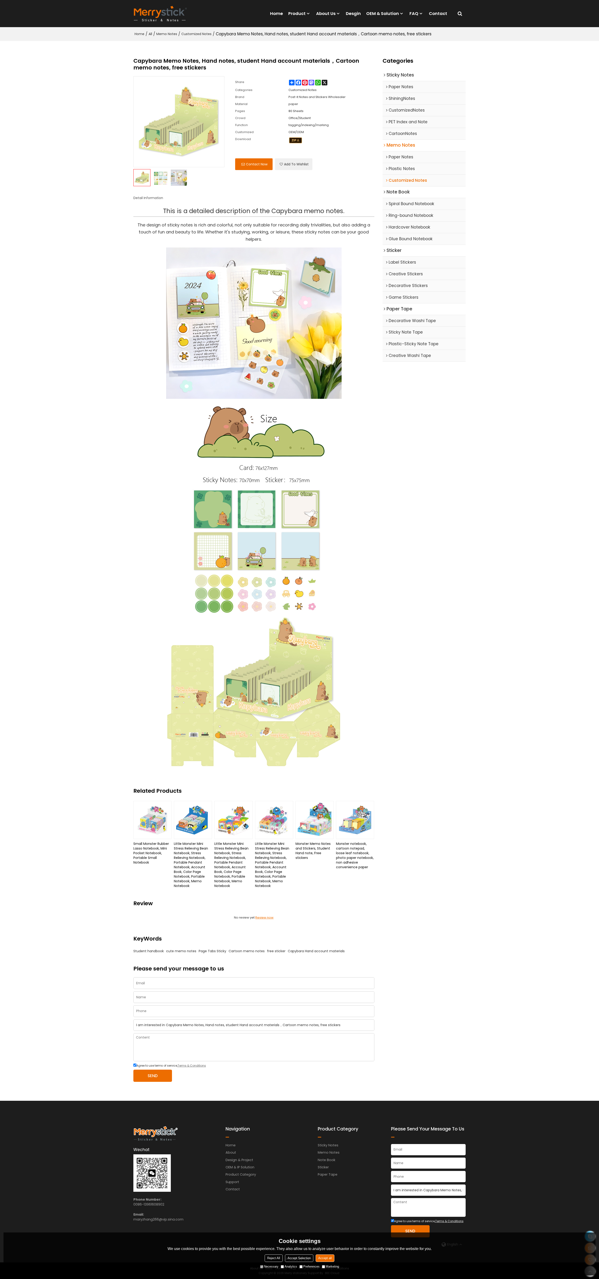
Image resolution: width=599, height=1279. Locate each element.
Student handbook (148, 951)
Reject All (273, 1258)
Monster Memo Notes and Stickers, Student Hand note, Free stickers (313, 850)
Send (153, 1076)
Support (232, 1182)
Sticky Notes (328, 1145)
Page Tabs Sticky (212, 951)
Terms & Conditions (192, 1066)
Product (297, 13)
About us (326, 13)
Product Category (241, 1174)
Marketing (332, 1266)
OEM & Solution (382, 13)
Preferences (311, 1266)
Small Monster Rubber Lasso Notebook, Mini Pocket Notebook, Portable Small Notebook (151, 853)
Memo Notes (166, 34)
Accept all (325, 1258)
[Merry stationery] (160, 13)
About (231, 1152)
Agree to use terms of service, (171, 1066)
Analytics (291, 1266)
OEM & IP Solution (240, 1167)
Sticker (323, 1167)
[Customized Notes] (295, 140)
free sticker (276, 951)
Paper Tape (327, 1174)
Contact (438, 13)
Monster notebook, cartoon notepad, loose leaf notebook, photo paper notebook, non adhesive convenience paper (355, 855)
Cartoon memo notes (247, 951)
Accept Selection (299, 1258)
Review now (264, 917)
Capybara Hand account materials (316, 951)
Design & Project (239, 1160)
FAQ (413, 13)
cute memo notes (181, 951)
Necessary (271, 1266)
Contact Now (256, 164)
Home (276, 13)
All (150, 34)
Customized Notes (196, 34)
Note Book (326, 1160)
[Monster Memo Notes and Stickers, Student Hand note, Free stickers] (315, 820)
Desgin (353, 13)
